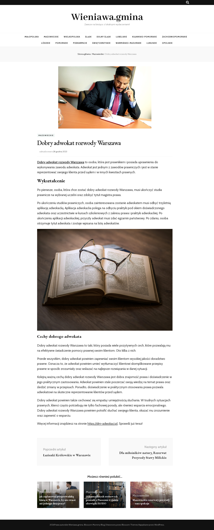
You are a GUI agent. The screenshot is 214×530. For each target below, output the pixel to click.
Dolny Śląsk (104, 37)
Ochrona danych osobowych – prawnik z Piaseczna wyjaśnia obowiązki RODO (103, 500)
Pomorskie (61, 43)
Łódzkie (45, 43)
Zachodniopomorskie (174, 37)
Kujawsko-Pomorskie (144, 37)
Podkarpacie (80, 43)
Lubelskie (121, 37)
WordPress (159, 524)
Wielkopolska (72, 37)
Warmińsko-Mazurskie (129, 43)
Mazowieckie (51, 37)
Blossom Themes (130, 524)
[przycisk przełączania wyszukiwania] (187, 2)
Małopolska (32, 37)
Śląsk (88, 37)
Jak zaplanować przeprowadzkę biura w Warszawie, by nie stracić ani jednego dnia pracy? (57, 500)
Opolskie (167, 43)
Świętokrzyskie (101, 43)
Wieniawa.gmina (107, 17)
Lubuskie (152, 43)
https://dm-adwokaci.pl (102, 423)
